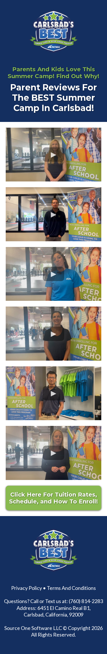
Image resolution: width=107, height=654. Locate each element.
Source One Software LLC (33, 628)
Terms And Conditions (71, 588)
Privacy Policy (26, 588)
